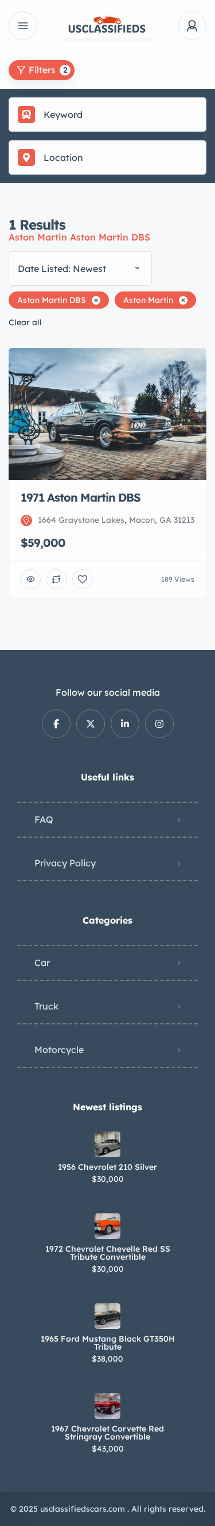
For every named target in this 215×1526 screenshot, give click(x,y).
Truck (46, 1006)
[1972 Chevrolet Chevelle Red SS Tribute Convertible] (107, 1226)
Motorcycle (59, 1049)
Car (42, 962)
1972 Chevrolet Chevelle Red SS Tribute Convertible (107, 1253)
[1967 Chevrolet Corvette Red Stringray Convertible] (107, 1406)
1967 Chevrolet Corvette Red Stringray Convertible (107, 1433)
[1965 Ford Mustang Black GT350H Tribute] (107, 1316)
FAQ (43, 819)
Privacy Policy (65, 863)
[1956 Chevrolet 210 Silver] (107, 1144)
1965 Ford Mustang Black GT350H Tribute (108, 1343)
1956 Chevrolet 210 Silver (107, 1167)
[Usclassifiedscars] (108, 26)
